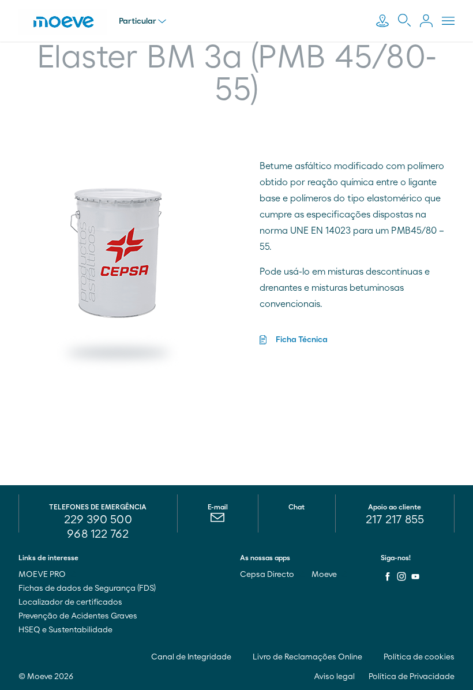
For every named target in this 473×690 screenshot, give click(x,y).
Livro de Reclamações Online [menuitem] (308, 657)
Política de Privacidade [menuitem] (412, 677)
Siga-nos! (396, 557)
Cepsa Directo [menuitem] (268, 575)
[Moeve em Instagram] (401, 576)
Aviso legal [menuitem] (334, 677)
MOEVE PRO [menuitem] (42, 575)
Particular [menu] (137, 21)
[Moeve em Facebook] (388, 576)
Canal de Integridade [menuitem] (192, 657)
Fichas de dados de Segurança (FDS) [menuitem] (87, 588)
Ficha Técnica (302, 340)
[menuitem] (218, 520)
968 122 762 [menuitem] (98, 534)
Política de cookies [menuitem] (419, 657)
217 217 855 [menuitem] (395, 520)
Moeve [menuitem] (325, 575)
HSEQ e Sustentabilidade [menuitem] (65, 630)
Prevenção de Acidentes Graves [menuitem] (77, 616)
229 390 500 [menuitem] (98, 520)
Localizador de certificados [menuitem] (70, 602)
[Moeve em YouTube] (415, 576)
